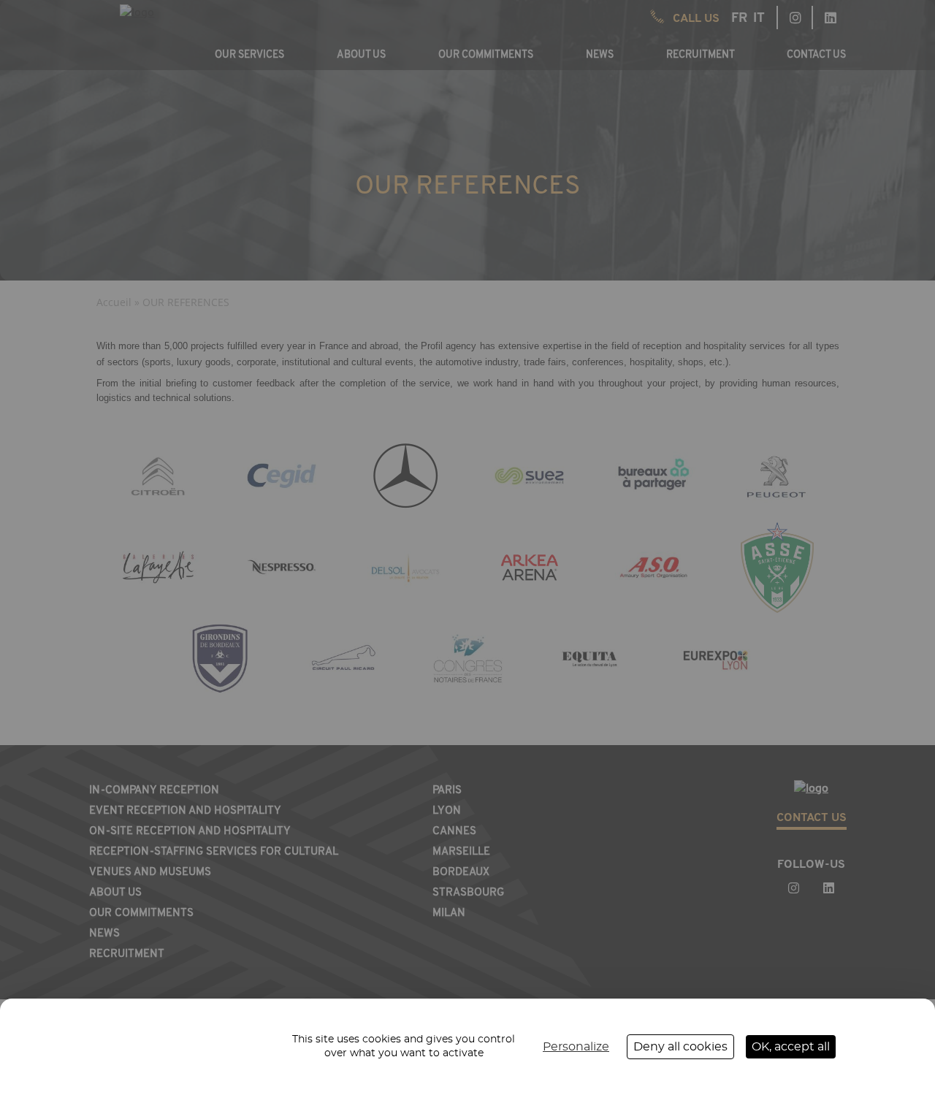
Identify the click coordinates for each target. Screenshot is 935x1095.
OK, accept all (791, 1047)
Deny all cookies (680, 1047)
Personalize (576, 1047)
